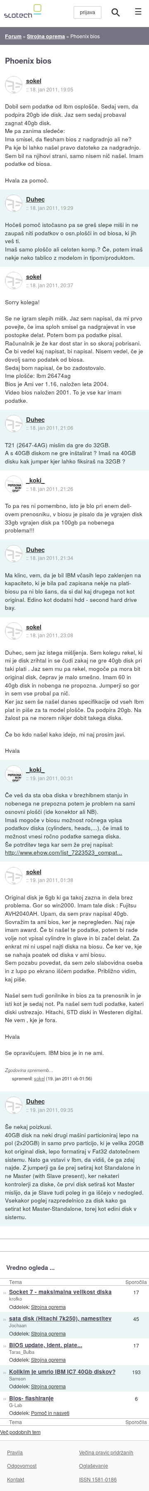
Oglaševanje (93, 1465)
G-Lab (15, 1405)
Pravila (15, 1452)
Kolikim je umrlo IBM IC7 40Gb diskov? (62, 1371)
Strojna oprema (48, 1306)
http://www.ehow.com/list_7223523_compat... (63, 852)
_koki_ (35, 480)
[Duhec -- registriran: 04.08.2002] (13, 203)
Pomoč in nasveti (50, 1412)
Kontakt (15, 1479)
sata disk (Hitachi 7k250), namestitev (60, 1318)
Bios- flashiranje (31, 1398)
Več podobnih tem (20, 1431)
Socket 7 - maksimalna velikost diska (60, 1292)
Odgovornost (21, 1465)
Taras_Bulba (21, 1351)
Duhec (35, 199)
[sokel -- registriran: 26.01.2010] (13, 85)
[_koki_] (13, 484)
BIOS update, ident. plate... (45, 1345)
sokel (33, 81)
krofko (15, 1298)
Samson (17, 1378)
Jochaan (17, 1325)
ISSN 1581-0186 (98, 1479)
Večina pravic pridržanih (106, 1452)
